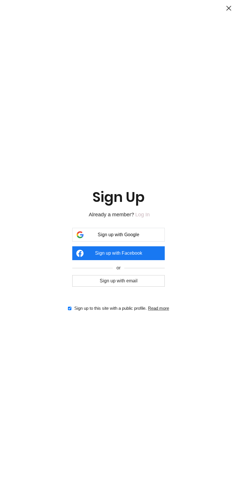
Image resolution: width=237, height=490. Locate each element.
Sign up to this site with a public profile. (110, 308)
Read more (158, 308)
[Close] (228, 9)
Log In (142, 214)
